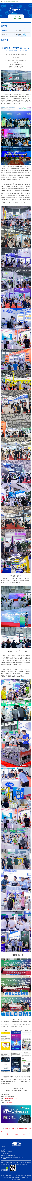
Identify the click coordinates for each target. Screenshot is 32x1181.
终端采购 (18, 34)
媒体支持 (4, 34)
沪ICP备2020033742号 (24, 1177)
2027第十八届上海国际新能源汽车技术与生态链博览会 (13, 1162)
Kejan (18, 1179)
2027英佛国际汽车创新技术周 (20, 1164)
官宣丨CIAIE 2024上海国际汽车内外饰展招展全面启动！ (18, 1134)
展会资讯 (4, 30)
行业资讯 (18, 30)
